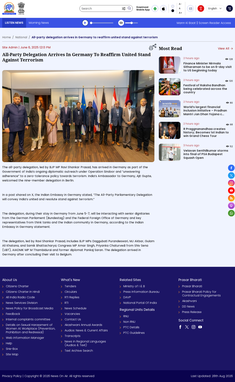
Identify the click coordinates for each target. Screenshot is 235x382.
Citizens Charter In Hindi (23, 292)
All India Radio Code (20, 297)
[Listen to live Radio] (201, 8)
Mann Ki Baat (186, 23)
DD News (188, 306)
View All (224, 48)
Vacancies (72, 314)
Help (9, 343)
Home (6, 37)
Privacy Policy (12, 376)
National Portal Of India (140, 303)
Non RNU (129, 322)
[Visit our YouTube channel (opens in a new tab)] (200, 327)
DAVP (127, 297)
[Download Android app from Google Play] (155, 8)
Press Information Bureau (141, 292)
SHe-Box (12, 349)
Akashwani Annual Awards (83, 325)
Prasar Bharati (192, 286)
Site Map (12, 354)
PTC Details (131, 327)
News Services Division (22, 303)
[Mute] (121, 23)
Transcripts (72, 336)
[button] (124, 8)
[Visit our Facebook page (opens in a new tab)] (180, 327)
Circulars (71, 292)
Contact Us (73, 319)
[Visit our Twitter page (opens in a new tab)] (187, 327)
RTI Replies (72, 297)
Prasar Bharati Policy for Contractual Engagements (201, 294)
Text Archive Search (79, 351)
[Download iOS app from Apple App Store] (163, 8)
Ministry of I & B (134, 286)
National (21, 37)
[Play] (85, 23)
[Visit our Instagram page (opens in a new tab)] (193, 327)
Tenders (70, 286)
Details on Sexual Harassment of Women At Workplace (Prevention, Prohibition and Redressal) (30, 328)
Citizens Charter (17, 286)
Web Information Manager (25, 338)
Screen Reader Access (215, 23)
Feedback (13, 314)
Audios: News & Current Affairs (86, 330)
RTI (66, 303)
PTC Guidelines (134, 333)
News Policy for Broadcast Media (29, 308)
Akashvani (189, 301)
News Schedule (75, 308)
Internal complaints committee (28, 319)
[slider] (101, 23)
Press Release (192, 312)
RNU (126, 316)
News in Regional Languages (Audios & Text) (85, 343)
